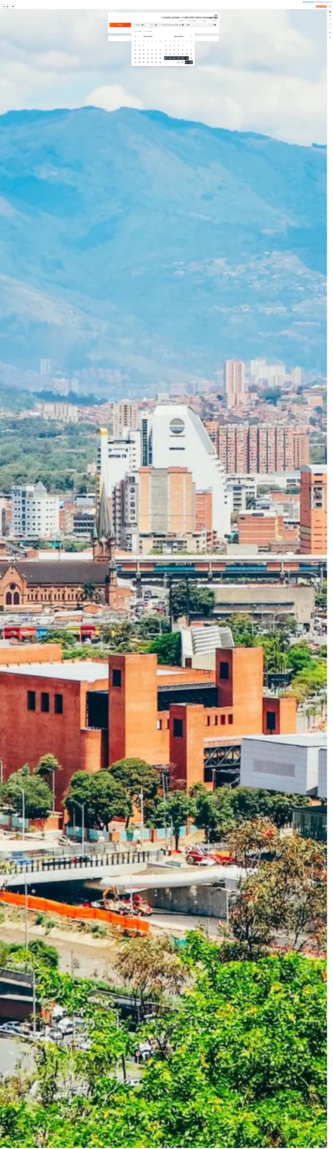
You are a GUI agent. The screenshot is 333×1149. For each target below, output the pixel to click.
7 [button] (186, 50)
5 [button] (156, 50)
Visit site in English (308, 2)
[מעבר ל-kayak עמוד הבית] (321, 6)
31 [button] (135, 62)
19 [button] (166, 54)
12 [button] (166, 50)
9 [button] (178, 50)
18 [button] (170, 54)
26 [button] (166, 58)
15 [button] (182, 54)
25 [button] (170, 58)
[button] (2, 2)
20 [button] (191, 58)
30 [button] (178, 62)
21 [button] (186, 58)
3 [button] (174, 45)
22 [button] (182, 58)
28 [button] (187, 62)
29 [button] (182, 62)
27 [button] (191, 62)
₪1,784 (214, 17)
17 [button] (174, 54)
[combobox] (214, 21)
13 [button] (191, 54)
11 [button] (170, 50)
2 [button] (178, 45)
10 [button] (174, 50)
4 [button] (170, 45)
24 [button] (174, 58)
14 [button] (186, 54)
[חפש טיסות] (330, 12)
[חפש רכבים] (330, 19)
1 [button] (182, 45)
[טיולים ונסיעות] (330, 32)
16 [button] (178, 54)
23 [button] (178, 58)
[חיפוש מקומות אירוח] (330, 15)
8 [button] (182, 50)
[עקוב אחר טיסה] (330, 27)
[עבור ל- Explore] (330, 24)
